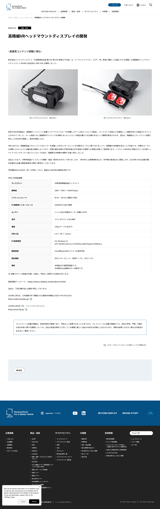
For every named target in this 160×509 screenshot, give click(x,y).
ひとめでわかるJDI (111, 453)
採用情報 (109, 432)
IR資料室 (84, 442)
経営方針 (84, 439)
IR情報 (83, 432)
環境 (58, 445)
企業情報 (9, 432)
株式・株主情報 (86, 445)
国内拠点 (9, 448)
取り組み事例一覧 (62, 454)
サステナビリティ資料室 (64, 460)
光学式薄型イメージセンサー (40, 481)
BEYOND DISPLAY (107, 413)
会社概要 (9, 442)
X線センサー (35, 473)
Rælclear (34, 451)
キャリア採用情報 (111, 442)
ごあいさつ (10, 439)
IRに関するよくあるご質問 (89, 451)
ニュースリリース (136, 439)
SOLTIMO (34, 462)
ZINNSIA (34, 448)
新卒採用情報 (110, 439)
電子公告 (84, 457)
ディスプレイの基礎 (38, 484)
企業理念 (9, 445)
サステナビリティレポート (64, 457)
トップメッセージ (62, 439)
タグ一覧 (134, 445)
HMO (33, 445)
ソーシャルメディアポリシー (63, 502)
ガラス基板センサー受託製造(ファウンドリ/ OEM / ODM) (42, 466)
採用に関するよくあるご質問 (114, 456)
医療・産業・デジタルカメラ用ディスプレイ (42, 458)
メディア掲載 (135, 442)
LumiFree (35, 454)
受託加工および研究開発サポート (41, 487)
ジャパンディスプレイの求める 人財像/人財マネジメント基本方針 (116, 446)
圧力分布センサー (37, 478)
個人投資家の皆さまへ (88, 448)
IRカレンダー (85, 454)
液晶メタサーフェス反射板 (39, 469)
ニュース (136, 432)
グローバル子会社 (12, 451)
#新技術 (19, 370)
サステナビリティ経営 (63, 442)
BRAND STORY (130, 413)
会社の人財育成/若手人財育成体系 (116, 450)
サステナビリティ (63, 432)
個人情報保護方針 (46, 502)
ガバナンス (60, 451)
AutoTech (35, 442)
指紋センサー (36, 475)
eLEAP (34, 439)
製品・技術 (35, 432)
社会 (58, 448)
